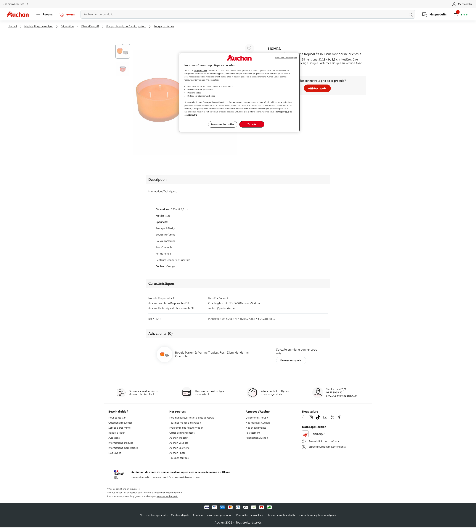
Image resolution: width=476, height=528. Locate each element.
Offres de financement (181, 432)
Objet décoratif (90, 26)
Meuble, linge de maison (38, 26)
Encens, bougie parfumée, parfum (126, 26)
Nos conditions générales (154, 515)
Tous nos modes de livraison (185, 422)
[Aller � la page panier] (460, 14)
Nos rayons (114, 452)
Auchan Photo (177, 452)
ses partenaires (200, 70)
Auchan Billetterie (179, 447)
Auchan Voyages (178, 442)
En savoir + (275, 69)
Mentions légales (180, 515)
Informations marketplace (123, 447)
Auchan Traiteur (178, 437)
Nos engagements (256, 427)
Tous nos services (179, 457)
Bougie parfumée (164, 26)
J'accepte (251, 124)
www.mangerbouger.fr (167, 496)
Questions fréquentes (120, 422)
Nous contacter (117, 417)
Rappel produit (116, 432)
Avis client (114, 437)
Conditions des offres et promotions (213, 515)
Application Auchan (257, 437)
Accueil (12, 26)
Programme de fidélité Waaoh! (186, 427)
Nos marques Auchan (258, 422)
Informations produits (120, 442)
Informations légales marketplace (317, 515)
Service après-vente (119, 427)
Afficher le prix (317, 88)
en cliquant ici (133, 489)
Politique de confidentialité (280, 515)
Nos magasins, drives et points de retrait (191, 417)
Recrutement (253, 432)
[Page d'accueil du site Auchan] (19, 14)
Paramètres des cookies (222, 124)
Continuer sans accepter (286, 57)
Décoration (67, 26)
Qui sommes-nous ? (257, 417)
